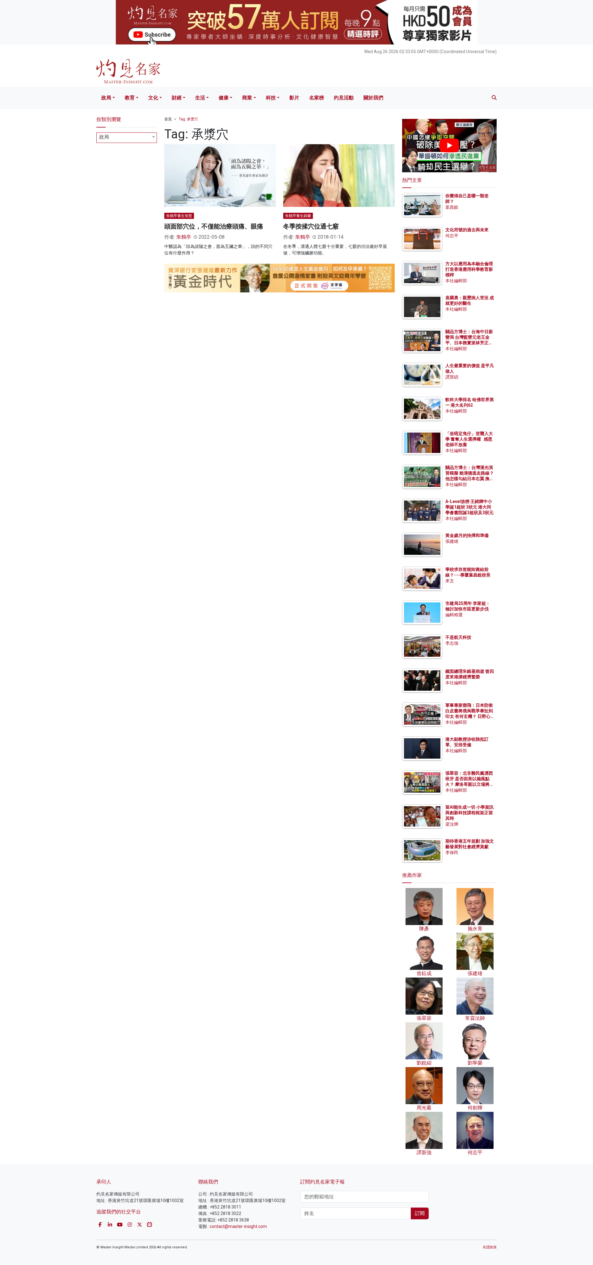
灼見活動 (344, 98)
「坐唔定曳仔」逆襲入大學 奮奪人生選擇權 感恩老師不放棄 (469, 439)
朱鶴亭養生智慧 (179, 216)
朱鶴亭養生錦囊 (298, 216)
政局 (106, 98)
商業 (247, 98)
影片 (294, 98)
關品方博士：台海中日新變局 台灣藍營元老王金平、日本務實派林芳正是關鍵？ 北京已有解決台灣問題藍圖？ (469, 343)
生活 (200, 98)
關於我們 (373, 98)
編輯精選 (454, 614)
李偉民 (451, 852)
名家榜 (316, 98)
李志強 (451, 643)
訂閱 (420, 1213)
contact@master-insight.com (238, 1226)
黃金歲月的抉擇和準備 (467, 535)
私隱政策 (490, 1247)
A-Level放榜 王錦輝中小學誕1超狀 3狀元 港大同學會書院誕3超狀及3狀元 (469, 507)
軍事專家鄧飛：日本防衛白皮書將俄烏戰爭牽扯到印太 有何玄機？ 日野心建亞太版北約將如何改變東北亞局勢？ (469, 716)
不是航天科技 (458, 637)
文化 (153, 98)
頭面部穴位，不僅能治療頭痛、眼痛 (213, 226)
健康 (224, 98)
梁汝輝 (451, 824)
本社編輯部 (456, 280)
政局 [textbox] (104, 137)
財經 (177, 98)
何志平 (451, 235)
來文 (449, 580)
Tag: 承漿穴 (188, 119)
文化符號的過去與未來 (467, 229)
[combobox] (126, 137)
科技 (271, 98)
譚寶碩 (451, 377)
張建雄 (451, 541)
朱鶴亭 (183, 237)
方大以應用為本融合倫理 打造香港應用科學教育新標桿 (469, 269)
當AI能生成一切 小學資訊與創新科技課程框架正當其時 (469, 813)
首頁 (168, 119)
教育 (130, 98)
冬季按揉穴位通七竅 (311, 226)
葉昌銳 (451, 207)
